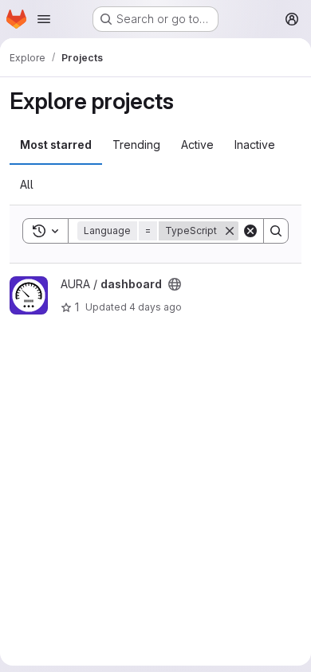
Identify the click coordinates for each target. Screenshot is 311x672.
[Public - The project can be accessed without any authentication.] (174, 284)
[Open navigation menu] (44, 19)
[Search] (276, 231)
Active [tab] (197, 144)
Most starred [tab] (56, 144)
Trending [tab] (136, 144)
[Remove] (229, 230)
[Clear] (250, 230)
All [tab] (26, 184)
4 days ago (155, 307)
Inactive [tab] (254, 144)
